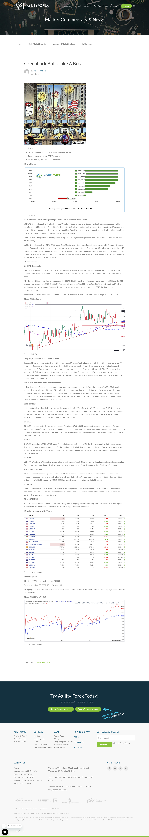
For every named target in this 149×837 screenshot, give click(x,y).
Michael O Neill (39, 71)
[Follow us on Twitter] (115, 768)
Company (38, 732)
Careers (36, 742)
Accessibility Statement (62, 744)
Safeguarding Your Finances (63, 742)
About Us (37, 736)
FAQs (76, 737)
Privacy (56, 739)
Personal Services (20, 739)
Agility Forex (20, 732)
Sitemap (78, 747)
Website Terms (59, 736)
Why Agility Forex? (20, 736)
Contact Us (79, 742)
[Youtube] (120, 768)
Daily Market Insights (37, 44)
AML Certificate (59, 747)
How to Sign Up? (82, 732)
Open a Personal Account (60, 709)
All (20, 44)
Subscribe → (104, 744)
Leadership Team (39, 739)
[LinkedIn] (126, 768)
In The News (87, 44)
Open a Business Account (88, 709)
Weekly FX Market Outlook (64, 44)
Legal (56, 732)
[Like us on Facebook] (109, 768)
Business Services (20, 742)
